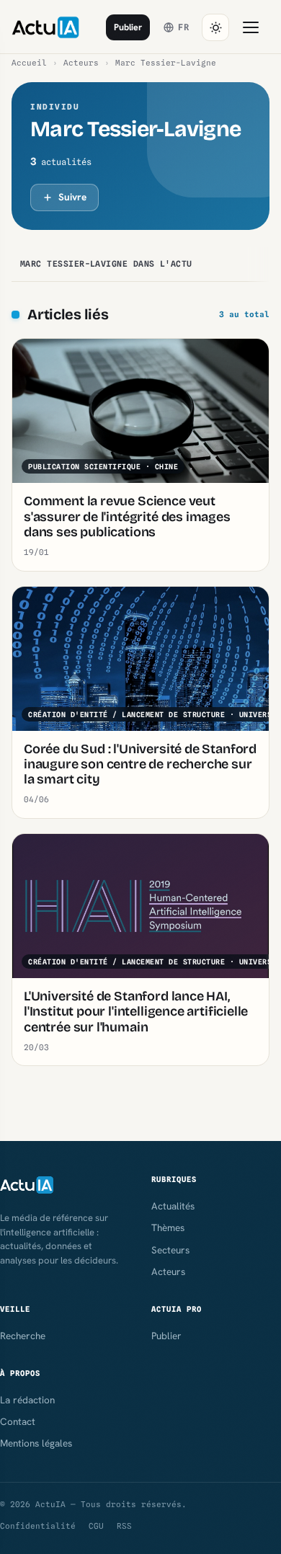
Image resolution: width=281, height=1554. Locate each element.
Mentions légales (36, 1443)
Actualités (173, 1205)
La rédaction (27, 1399)
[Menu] (251, 27)
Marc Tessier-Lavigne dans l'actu (106, 264)
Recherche (22, 1335)
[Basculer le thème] (215, 27)
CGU (96, 1526)
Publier (128, 27)
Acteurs (81, 63)
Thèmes (167, 1227)
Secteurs (170, 1249)
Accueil (29, 63)
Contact (17, 1421)
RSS (124, 1526)
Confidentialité (38, 1526)
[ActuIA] (45, 27)
